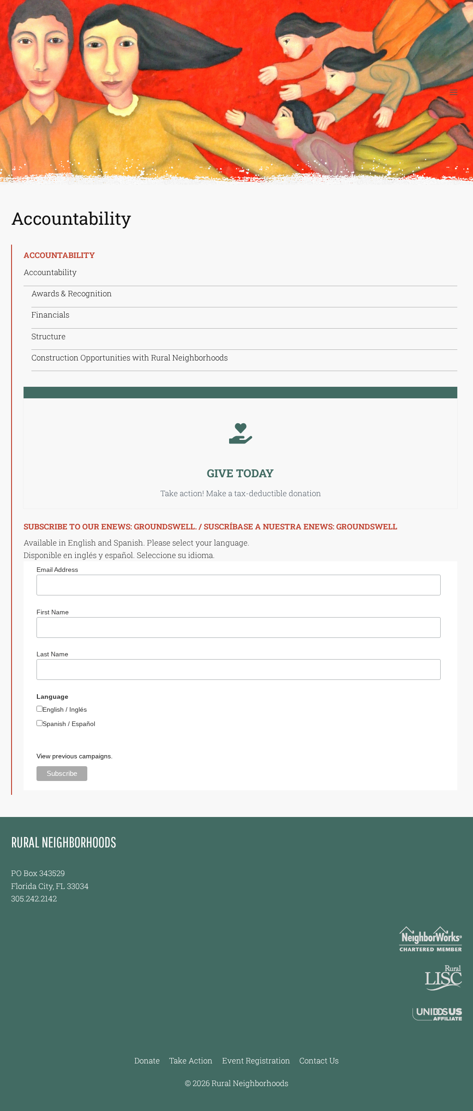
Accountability (50, 272)
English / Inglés (64, 709)
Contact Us (319, 1060)
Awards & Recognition (71, 293)
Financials (50, 314)
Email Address (57, 569)
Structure (48, 336)
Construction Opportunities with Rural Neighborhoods (129, 357)
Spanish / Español (68, 723)
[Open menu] (453, 92)
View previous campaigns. (74, 756)
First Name (52, 612)
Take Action (190, 1060)
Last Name (52, 654)
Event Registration (256, 1060)
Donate (147, 1060)
